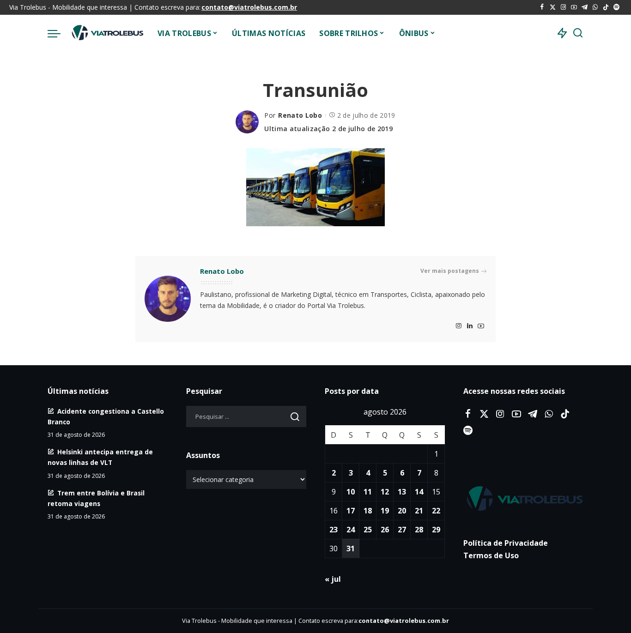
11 (368, 492)
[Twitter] (552, 7)
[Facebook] (542, 7)
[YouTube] (574, 7)
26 (385, 529)
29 (436, 529)
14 (419, 492)
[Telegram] (584, 7)
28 (419, 529)
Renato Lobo (300, 115)
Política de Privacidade (505, 543)
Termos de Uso (491, 555)
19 (385, 511)
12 (385, 492)
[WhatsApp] (595, 7)
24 (350, 529)
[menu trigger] (59, 33)
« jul (333, 579)
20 (402, 511)
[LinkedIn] (469, 326)
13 (402, 492)
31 (350, 548)
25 (368, 529)
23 (333, 529)
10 (350, 492)
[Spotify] (616, 7)
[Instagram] (563, 7)
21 (419, 511)
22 (436, 511)
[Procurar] (577, 33)
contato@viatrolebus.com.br (249, 7)
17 (350, 511)
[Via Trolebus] (107, 33)
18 (368, 511)
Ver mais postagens (449, 271)
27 (402, 529)
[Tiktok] (606, 7)
